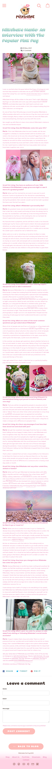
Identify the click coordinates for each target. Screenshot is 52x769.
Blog (45, 757)
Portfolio (25, 757)
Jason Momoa (11, 479)
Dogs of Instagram (38, 89)
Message (6, 709)
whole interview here (33, 94)
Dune (11, 481)
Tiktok (10, 412)
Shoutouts (36, 757)
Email (5, 699)
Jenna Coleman (36, 481)
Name (5, 689)
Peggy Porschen (29, 537)
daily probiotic (32, 306)
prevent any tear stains (27, 297)
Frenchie (32, 326)
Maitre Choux (16, 537)
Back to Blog (28, 746)
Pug (40, 326)
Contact (26, 760)
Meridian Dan (27, 474)
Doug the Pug (30, 485)
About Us (15, 757)
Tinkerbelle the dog (15, 485)
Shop (8, 757)
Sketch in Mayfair (18, 540)
